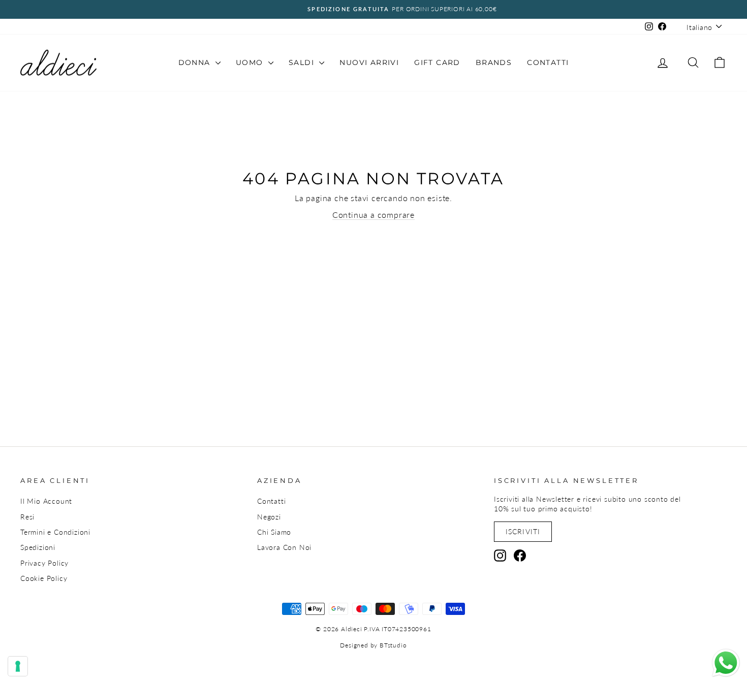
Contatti (548, 62)
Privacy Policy (44, 563)
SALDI (303, 62)
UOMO (251, 62)
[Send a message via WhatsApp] (726, 663)
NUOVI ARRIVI (369, 62)
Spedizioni (37, 547)
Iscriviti (523, 531)
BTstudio (393, 645)
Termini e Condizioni (55, 532)
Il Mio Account (46, 501)
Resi (27, 517)
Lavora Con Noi (284, 547)
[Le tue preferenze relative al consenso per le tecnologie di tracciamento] (17, 666)
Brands (494, 62)
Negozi (269, 517)
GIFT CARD (437, 62)
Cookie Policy (43, 578)
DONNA (195, 62)
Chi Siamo (274, 532)
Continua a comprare (373, 214)
